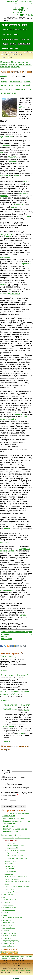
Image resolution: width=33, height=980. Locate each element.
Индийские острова (9, 910)
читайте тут (15, 294)
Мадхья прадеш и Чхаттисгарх (12, 917)
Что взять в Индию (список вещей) (17, 858)
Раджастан (6, 930)
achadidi (3, 76)
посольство (19, 89)
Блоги (13, 44)
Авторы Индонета (7, 956)
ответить (5, 670)
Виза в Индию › (26, 633)
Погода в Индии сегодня (12, 879)
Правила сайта (6, 958)
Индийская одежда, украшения (17, 53)
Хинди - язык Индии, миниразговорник (17, 886)
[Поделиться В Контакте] (11, 646)
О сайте (14, 48)
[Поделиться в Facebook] (1, 646)
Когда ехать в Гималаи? (14, 675)
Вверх (15, 632)
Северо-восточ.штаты (9, 933)
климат (27, 81)
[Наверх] (24, 646)
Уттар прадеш (7, 938)
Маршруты (8, 29)
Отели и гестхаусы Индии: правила (16, 876)
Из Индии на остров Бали (13, 818)
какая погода (24, 216)
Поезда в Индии (10, 52)
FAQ (20, 958)
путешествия (16, 81)
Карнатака (6, 912)
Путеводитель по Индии (14, 25)
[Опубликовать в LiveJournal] (17, 646)
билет (11, 85)
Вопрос (10, 952)
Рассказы (7, 34)
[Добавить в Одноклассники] (8, 646)
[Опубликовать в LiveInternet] (21, 646)
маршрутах (26, 264)
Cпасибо (4, 952)
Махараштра (7, 920)
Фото (16, 34)
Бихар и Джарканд (8, 894)
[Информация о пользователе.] (10, 709)
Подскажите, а (9, 656)
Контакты (29, 956)
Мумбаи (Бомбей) (8, 922)
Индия (4, 81)
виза (18, 85)
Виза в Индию (11, 843)
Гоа (4, 897)
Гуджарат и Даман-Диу (10, 899)
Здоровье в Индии (10, 871)
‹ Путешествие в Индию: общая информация (7, 635)
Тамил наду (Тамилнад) (10, 935)
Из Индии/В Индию (8, 946)
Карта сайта (14, 958)
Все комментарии (14, 784)
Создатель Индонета (19, 956)
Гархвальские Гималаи (16, 705)
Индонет (4, 62)
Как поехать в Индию (11, 840)
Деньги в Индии (9, 868)
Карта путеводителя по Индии (16, 850)
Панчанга (7, 57)
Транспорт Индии (10, 861)
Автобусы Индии (9, 826)
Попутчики (21, 29)
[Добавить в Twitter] (5, 646)
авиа (3, 85)
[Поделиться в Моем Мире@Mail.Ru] (14, 646)
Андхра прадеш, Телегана (11, 892)
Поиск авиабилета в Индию (15, 855)
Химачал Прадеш (8, 943)
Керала (5, 915)
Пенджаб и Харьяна (9, 928)
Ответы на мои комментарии (17, 788)
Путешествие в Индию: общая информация (16, 65)
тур (29, 89)
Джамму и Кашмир (8, 905)
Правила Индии (10, 866)
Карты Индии (9, 863)
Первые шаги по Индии (14, 853)
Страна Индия (9, 889)
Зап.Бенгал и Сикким (9, 907)
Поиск (16, 952)
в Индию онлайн (7, 590)
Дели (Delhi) (6, 902)
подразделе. (5, 542)
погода (9, 89)
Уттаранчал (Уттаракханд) (11, 941)
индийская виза (8, 93)
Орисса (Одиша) (8, 925)
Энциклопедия (10, 39)
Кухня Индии (9, 874)
